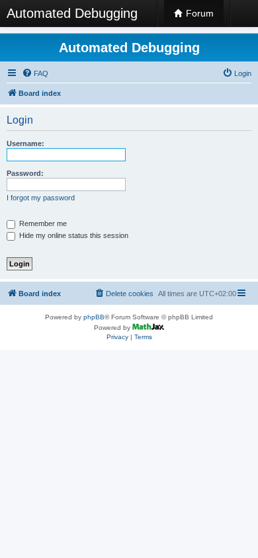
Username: (25, 143)
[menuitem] (35, 73)
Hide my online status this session (72, 235)
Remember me (42, 223)
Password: (25, 173)
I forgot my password (41, 198)
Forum (198, 13)
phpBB (94, 317)
